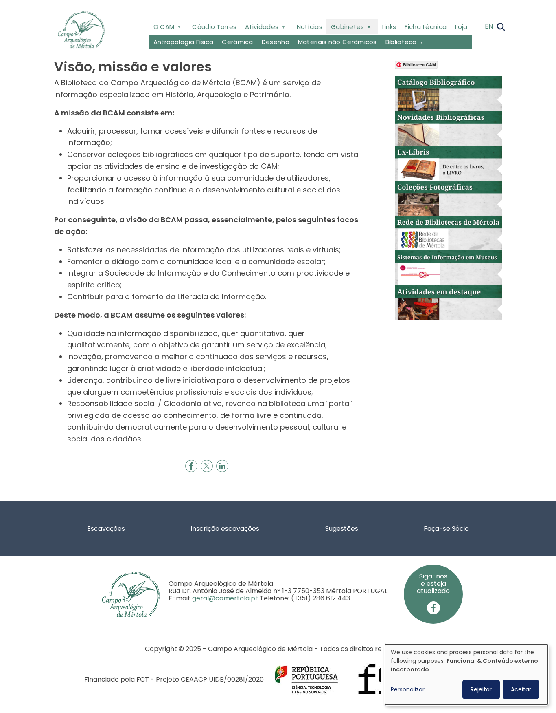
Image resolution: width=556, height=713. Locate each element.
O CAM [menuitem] (161, 28)
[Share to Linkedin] (222, 466)
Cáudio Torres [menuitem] (214, 26)
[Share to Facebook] (191, 466)
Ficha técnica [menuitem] (426, 26)
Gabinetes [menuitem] (345, 28)
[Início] (84, 29)
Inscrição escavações (224, 528)
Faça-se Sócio (446, 528)
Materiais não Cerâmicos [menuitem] (337, 42)
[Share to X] (207, 466)
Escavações (106, 528)
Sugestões (341, 528)
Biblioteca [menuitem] (399, 43)
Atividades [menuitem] (260, 28)
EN (489, 26)
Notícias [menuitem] (309, 26)
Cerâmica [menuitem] (237, 42)
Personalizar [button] (408, 689)
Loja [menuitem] (461, 26)
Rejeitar (481, 689)
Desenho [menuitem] (275, 42)
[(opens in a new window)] (448, 92)
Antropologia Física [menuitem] (183, 42)
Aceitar (521, 689)
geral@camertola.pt (225, 598)
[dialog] (466, 674)
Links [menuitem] (389, 26)
